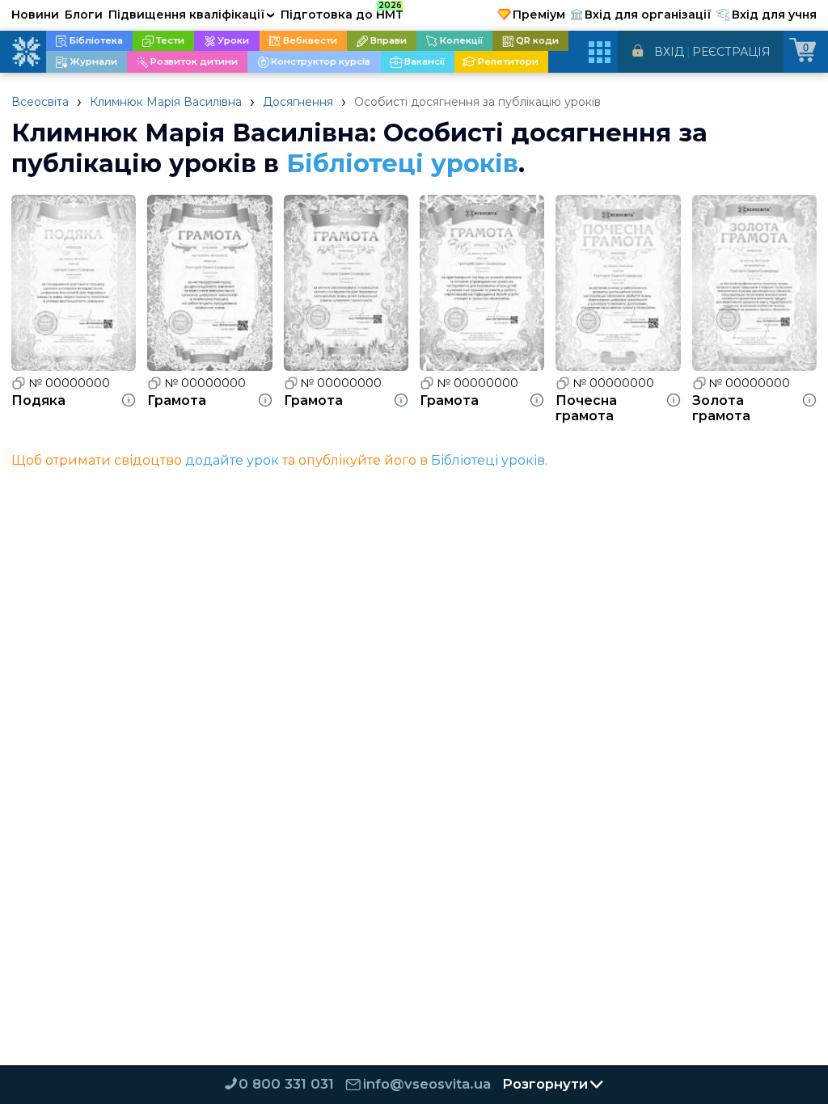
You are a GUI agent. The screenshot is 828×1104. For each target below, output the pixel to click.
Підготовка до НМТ (342, 12)
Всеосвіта (40, 102)
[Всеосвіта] (25, 51)
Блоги (84, 14)
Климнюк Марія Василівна (166, 102)
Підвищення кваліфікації (191, 14)
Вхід (669, 51)
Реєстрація (731, 51)
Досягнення (298, 102)
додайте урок (232, 460)
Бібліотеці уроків (402, 163)
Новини (35, 14)
